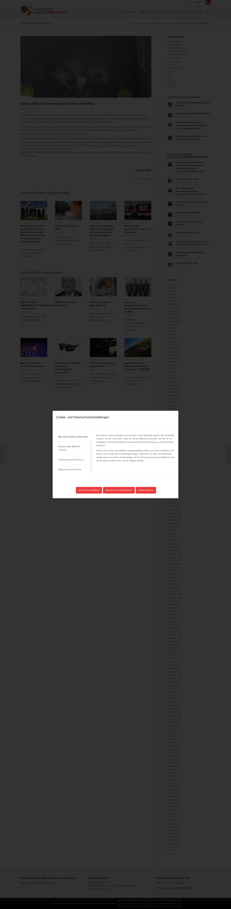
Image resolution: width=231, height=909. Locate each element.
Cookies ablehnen (146, 490)
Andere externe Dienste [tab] (70, 459)
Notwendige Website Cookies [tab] (69, 448)
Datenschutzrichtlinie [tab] (69, 469)
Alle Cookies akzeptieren (89, 490)
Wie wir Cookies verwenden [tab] (73, 436)
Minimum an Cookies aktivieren (118, 490)
